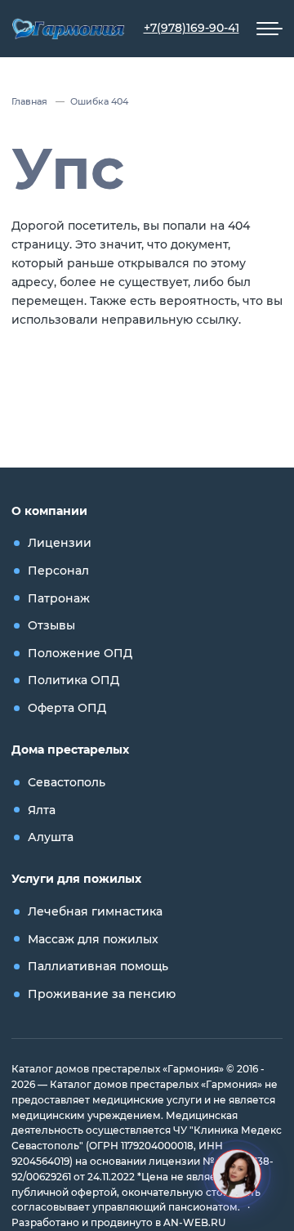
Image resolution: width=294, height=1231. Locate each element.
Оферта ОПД (67, 708)
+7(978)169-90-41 (191, 27)
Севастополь (66, 782)
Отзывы (51, 625)
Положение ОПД (80, 653)
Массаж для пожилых (93, 939)
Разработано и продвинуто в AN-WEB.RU (118, 1223)
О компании (49, 511)
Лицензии (59, 542)
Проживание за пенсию (102, 994)
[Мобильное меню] (269, 28)
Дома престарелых (70, 749)
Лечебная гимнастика (95, 911)
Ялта (42, 810)
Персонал (58, 570)
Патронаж (59, 598)
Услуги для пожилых (76, 878)
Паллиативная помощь (98, 966)
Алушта (51, 837)
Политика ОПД (73, 680)
